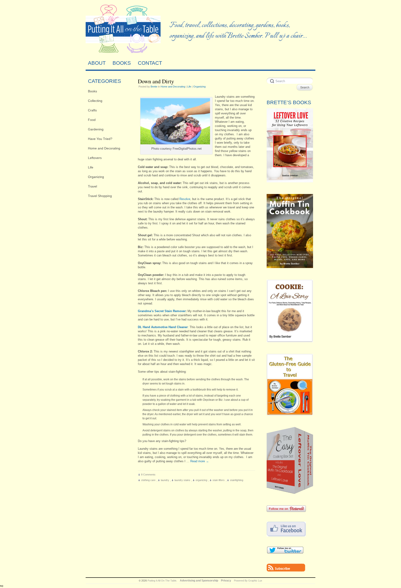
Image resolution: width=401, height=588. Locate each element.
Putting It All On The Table (162, 580)
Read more (199, 461)
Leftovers (95, 158)
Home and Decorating (104, 148)
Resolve (184, 199)
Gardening (95, 129)
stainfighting (236, 480)
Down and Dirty (156, 81)
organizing (201, 480)
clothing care (148, 480)
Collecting (95, 101)
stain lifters (219, 480)
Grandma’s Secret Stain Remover (162, 311)
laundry (165, 480)
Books (92, 91)
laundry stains (182, 480)
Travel (92, 186)
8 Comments (148, 474)
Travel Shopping (100, 196)
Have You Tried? (100, 139)
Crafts (92, 110)
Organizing (96, 177)
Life (90, 167)
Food (92, 120)
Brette (154, 86)
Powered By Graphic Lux (248, 580)
